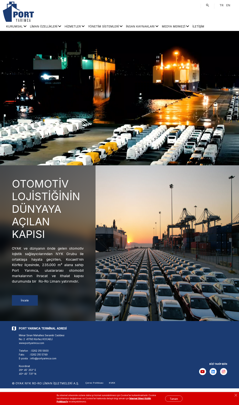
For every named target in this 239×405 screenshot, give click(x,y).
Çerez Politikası (94, 382)
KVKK (112, 382)
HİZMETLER (73, 26)
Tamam (174, 398)
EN (228, 5)
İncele (25, 300)
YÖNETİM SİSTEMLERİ (104, 26)
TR (221, 5)
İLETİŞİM (198, 26)
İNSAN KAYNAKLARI (141, 26)
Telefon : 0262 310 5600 (34, 350)
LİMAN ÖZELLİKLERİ (44, 26)
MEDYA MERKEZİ (174, 26)
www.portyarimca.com (31, 342)
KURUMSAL (15, 26)
